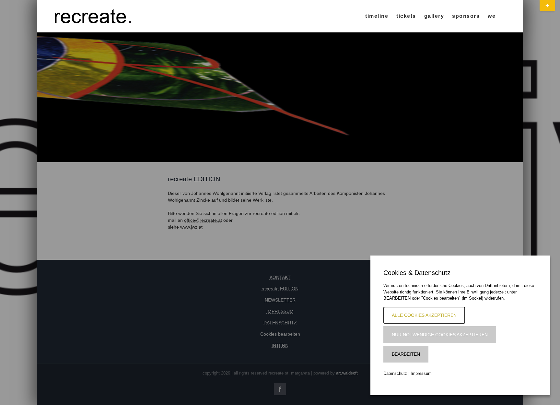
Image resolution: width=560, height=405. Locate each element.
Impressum (421, 373)
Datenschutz (395, 373)
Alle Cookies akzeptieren (424, 315)
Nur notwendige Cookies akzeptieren (440, 334)
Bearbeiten (406, 354)
